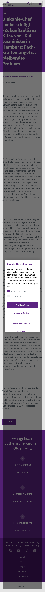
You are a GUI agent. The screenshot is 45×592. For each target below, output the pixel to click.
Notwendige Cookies (19, 291)
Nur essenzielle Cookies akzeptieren (22, 314)
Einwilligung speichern (22, 323)
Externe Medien (17, 296)
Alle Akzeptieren (22, 305)
